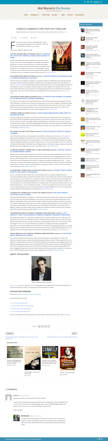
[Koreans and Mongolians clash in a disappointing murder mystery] (15, 352)
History (87, 59)
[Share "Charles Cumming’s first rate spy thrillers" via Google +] (42, 326)
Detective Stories (89, 67)
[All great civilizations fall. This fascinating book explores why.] (83, 101)
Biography (88, 33)
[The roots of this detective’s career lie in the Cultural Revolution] (83, 150)
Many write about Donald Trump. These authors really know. (93, 119)
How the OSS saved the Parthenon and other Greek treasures (93, 56)
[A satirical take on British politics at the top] (83, 160)
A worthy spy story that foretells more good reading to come (30, 56)
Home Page (66, 314)
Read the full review (50, 72)
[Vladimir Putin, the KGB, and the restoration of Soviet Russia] (83, 83)
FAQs (63, 15)
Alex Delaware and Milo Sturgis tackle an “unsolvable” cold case (92, 110)
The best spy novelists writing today (31, 294)
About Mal (46, 15)
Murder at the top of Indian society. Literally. (93, 127)
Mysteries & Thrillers (35, 32)
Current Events (89, 122)
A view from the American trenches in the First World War (93, 142)
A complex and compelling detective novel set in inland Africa (93, 64)
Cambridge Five (65, 136)
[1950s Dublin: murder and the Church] (33, 358)
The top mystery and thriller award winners (93, 73)
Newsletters (79, 15)
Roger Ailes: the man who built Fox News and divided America (93, 31)
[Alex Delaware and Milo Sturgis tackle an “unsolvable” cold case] (83, 109)
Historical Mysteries (90, 153)
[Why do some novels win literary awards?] (83, 135)
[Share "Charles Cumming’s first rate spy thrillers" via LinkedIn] (45, 326)
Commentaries (89, 75)
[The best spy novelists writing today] (83, 39)
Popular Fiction (96, 50)
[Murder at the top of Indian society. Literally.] (83, 128)
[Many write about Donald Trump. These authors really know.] (83, 119)
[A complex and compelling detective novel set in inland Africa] (83, 64)
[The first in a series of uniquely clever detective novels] (83, 91)
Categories (34, 15)
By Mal (54, 15)
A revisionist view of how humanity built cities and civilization (92, 167)
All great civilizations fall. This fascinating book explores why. (92, 101)
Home (26, 15)
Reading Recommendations (49, 32)
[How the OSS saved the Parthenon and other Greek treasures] (83, 55)
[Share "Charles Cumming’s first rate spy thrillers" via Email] (48, 326)
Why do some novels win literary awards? (92, 134)
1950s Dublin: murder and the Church (32, 372)
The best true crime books (67, 372)
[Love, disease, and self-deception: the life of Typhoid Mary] (83, 47)
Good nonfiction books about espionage (22, 306)
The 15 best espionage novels (19, 303)
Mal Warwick (25, 32)
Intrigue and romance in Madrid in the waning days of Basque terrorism (40, 97)
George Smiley (18, 85)
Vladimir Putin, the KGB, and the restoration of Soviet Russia (93, 83)
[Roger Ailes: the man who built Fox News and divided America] (83, 30)
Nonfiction (93, 33)
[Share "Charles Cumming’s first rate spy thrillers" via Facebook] (39, 326)
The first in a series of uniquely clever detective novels (92, 92)
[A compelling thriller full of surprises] (83, 175)
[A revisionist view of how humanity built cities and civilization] (83, 167)
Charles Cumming (15, 285)
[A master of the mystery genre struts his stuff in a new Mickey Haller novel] (50, 352)
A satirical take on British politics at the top (92, 159)
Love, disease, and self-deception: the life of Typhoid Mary (92, 47)
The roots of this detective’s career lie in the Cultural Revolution (93, 150)
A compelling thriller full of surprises (93, 174)
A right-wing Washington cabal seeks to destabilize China (40, 114)
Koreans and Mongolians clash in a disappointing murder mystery (14, 362)
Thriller (96, 129)
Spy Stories (60, 32)
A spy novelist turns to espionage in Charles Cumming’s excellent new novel (40, 214)
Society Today (96, 161)
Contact (70, 15)
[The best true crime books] (68, 358)
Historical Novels (89, 50)
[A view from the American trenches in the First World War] (83, 142)
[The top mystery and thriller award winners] (83, 74)
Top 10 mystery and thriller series (20, 311)
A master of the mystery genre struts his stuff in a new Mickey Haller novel (49, 362)
